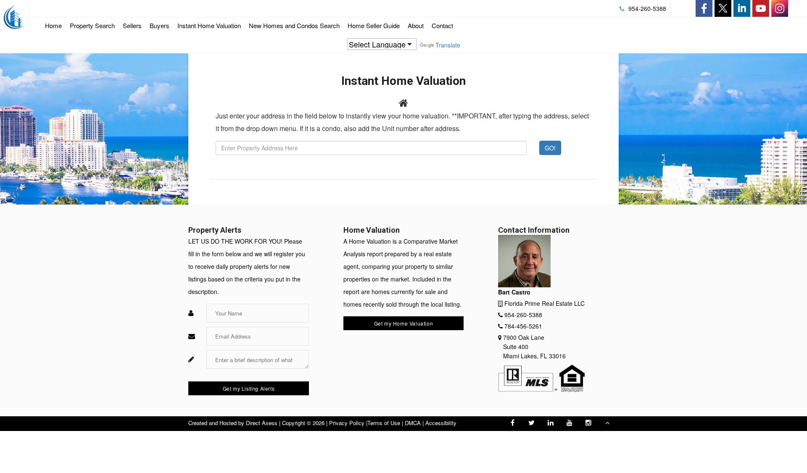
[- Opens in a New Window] (704, 8)
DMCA (413, 423)
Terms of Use (383, 423)
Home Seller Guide (374, 27)
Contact (442, 25)
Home (53, 25)
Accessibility (440, 423)
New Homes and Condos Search (294, 27)
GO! (550, 148)
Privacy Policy (346, 423)
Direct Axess (261, 423)
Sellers (132, 25)
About (416, 25)
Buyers (159, 25)
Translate (447, 45)
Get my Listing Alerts (249, 388)
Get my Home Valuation (403, 323)
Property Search (92, 25)
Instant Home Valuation (209, 25)
